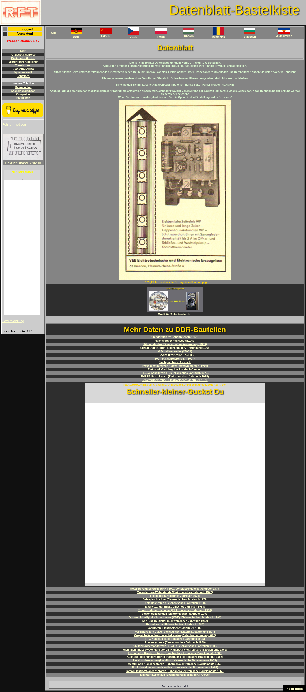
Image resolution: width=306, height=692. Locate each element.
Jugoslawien (284, 36)
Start (23, 50)
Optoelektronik (23, 72)
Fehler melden (14, 124)
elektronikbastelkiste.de (23, 163)
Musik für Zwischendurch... (175, 314)
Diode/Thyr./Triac (23, 69)
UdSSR (105, 36)
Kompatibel (23, 94)
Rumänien (218, 37)
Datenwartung (13, 321)
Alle (53, 32)
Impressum (169, 686)
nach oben (295, 688)
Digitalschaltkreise (23, 58)
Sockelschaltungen (23, 91)
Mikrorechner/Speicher (23, 61)
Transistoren (23, 65)
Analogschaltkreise (23, 54)
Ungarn (189, 36)
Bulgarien (250, 36)
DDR (76, 36)
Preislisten (23, 98)
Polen (161, 36)
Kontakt (182, 686)
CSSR (133, 37)
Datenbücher (23, 87)
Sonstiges (23, 76)
